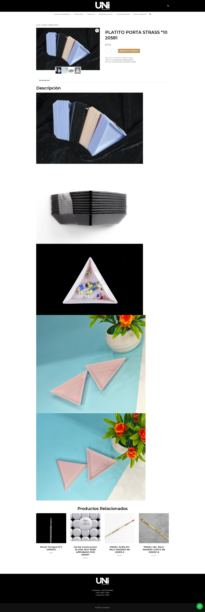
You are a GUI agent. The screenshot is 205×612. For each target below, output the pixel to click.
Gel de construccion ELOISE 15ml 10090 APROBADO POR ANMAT (85, 551)
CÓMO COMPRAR (139, 14)
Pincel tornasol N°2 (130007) (51, 548)
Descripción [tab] (44, 80)
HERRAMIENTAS (127, 60)
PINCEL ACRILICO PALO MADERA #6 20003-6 (119, 549)
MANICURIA (118, 60)
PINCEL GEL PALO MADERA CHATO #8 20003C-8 (154, 549)
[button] (168, 6)
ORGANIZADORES (123, 14)
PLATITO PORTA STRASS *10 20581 (124, 62)
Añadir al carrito (129, 51)
